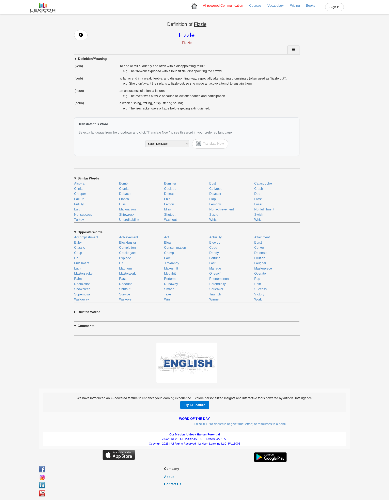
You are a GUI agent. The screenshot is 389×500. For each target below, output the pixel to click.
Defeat (169, 193)
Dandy (214, 253)
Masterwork (127, 273)
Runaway (171, 284)
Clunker (124, 188)
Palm (78, 278)
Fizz (167, 199)
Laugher (260, 263)
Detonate (260, 253)
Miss (167, 209)
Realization (82, 284)
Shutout (169, 214)
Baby (78, 242)
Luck (77, 268)
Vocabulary (275, 5)
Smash (169, 289)
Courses (255, 5)
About (169, 477)
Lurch (78, 209)
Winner (214, 299)
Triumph (215, 294)
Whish (213, 219)
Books (310, 5)
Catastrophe (263, 183)
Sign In (334, 7)
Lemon (169, 204)
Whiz (258, 219)
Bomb (123, 183)
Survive (124, 294)
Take (167, 294)
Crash (258, 188)
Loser (258, 204)
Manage (215, 268)
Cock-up (170, 188)
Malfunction (127, 209)
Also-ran (80, 183)
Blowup (214, 242)
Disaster (215, 193)
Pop (257, 278)
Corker (259, 247)
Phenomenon (219, 278)
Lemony (215, 204)
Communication (223, 5)
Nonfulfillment (264, 209)
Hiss (122, 204)
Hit (121, 263)
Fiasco (124, 199)
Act (166, 237)
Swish (258, 214)
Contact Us (172, 484)
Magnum (125, 268)
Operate (260, 273)
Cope (213, 247)
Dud (257, 193)
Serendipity (217, 284)
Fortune (214, 258)
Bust (212, 183)
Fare (167, 258)
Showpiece (82, 289)
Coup (78, 253)
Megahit (170, 273)
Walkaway (81, 299)
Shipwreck (126, 214)
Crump (169, 253)
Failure (79, 199)
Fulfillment (81, 263)
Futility (79, 204)
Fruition (259, 258)
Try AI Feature (194, 405)
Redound (126, 284)
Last (212, 263)
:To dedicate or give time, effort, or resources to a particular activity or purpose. (251, 424)
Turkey (79, 219)
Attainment (262, 237)
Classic (79, 247)
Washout (170, 219)
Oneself (214, 273)
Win (167, 299)
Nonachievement (221, 209)
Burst (258, 242)
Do (76, 258)
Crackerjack (127, 253)
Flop (212, 199)
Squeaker (216, 289)
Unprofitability (129, 219)
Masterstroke (83, 273)
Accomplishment (86, 237)
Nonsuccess (83, 214)
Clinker (79, 188)
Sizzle (213, 214)
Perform (169, 278)
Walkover (126, 299)
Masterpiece (263, 268)
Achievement (128, 237)
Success (260, 289)
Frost (258, 199)
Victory (259, 294)
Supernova (82, 294)
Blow (167, 242)
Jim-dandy (171, 263)
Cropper (80, 193)
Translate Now (213, 143)
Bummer (170, 183)
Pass (122, 278)
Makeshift (171, 268)
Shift (257, 284)
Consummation (175, 247)
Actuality (215, 237)
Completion (127, 247)
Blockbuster (127, 242)
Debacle (125, 193)
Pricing (295, 5)
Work (258, 299)
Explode (125, 258)
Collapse (215, 188)
